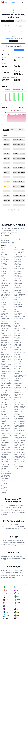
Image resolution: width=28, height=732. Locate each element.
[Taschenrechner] (21, 46)
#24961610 (6, 163)
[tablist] (13, 21)
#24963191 (6, 153)
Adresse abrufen (13, 41)
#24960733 (6, 177)
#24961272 (6, 167)
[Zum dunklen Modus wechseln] (22, 2)
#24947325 (7, 195)
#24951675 (6, 186)
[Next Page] (17, 210)
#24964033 (7, 149)
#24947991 (6, 191)
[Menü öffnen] (25, 2)
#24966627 (6, 144)
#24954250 (7, 181)
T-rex (2, 240)
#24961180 (6, 172)
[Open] (24, 26)
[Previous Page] (9, 210)
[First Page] (7, 210)
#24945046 (7, 200)
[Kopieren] (5, 46)
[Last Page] (20, 210)
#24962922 (7, 158)
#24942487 (6, 205)
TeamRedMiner (5, 242)
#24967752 (6, 139)
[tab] (7, 21)
